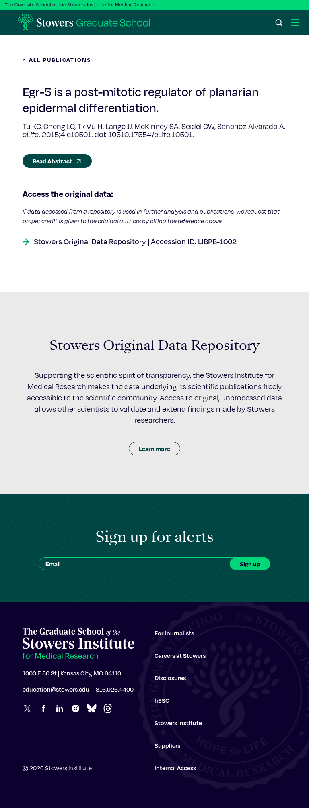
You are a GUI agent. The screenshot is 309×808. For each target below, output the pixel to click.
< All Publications (57, 59)
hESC (161, 700)
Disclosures (170, 677)
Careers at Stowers (180, 655)
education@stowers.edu (56, 689)
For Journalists (174, 633)
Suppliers (167, 745)
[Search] (279, 23)
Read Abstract (52, 161)
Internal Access (175, 767)
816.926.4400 (115, 689)
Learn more (154, 448)
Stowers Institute (178, 722)
